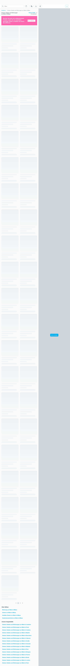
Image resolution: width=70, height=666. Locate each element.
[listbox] (33, 12)
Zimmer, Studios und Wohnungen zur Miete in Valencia (16, 638)
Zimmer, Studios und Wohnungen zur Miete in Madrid (16, 632)
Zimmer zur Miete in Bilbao (9, 612)
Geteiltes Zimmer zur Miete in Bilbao (11, 615)
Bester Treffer (32, 12)
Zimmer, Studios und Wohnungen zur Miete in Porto (15, 627)
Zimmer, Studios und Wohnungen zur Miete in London (16, 660)
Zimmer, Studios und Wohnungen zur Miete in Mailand (16, 646)
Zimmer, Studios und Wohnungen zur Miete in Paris (15, 663)
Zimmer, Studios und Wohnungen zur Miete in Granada (16, 643)
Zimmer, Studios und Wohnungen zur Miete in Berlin (15, 657)
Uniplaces (3, 10)
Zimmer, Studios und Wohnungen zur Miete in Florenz (16, 654)
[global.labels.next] (23, 603)
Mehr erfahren (31, 20)
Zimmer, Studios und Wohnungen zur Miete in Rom (15, 649)
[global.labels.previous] (16, 603)
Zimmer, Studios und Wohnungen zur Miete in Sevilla (15, 641)
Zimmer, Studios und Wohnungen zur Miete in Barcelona (16, 635)
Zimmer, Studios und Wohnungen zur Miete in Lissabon (16, 624)
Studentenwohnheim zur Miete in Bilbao (12, 618)
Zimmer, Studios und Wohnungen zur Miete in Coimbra (16, 630)
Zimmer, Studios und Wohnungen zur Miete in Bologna (16, 652)
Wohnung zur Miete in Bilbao (9, 609)
